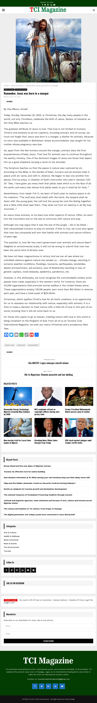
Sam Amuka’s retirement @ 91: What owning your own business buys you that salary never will (47, 477)
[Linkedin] (51, 5)
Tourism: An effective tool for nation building (24, 472)
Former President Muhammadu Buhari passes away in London (77, 410)
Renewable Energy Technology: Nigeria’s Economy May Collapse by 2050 (17, 412)
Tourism (7, 551)
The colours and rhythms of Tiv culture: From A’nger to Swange (33, 509)
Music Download (11, 540)
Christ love (9, 345)
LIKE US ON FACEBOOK (15, 583)
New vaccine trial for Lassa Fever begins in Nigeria (17, 441)
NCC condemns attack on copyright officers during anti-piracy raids (47, 412)
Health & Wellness (11, 536)
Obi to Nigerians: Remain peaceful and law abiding (48, 374)
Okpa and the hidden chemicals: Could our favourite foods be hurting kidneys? (40, 483)
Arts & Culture (10, 533)
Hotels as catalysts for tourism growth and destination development (35, 489)
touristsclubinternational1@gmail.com (54, 679)
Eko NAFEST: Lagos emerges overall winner (48, 363)
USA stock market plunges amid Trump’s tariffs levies (78, 441)
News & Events (9, 89)
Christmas (21, 345)
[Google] (48, 5)
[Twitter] (45, 5)
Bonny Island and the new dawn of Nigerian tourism (27, 466)
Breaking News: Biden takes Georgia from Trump (45, 441)
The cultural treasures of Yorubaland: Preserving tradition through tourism (38, 495)
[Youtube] (54, 5)
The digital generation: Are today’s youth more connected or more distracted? (39, 515)
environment (33, 345)
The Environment (21, 89)
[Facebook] (42, 5)
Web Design (70, 699)
